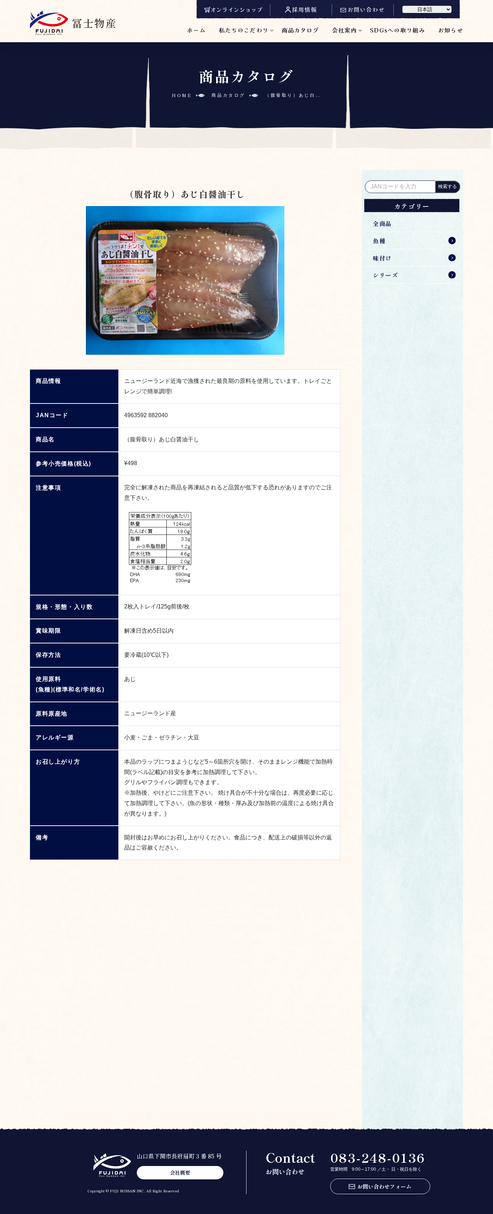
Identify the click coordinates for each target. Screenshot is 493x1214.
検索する (447, 186)
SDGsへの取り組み (397, 30)
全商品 (382, 223)
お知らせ (450, 30)
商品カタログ (300, 30)
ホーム (196, 30)
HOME (182, 95)
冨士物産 (94, 22)
